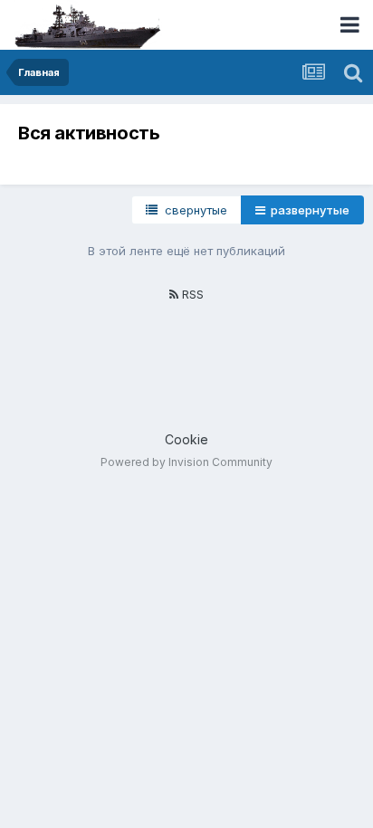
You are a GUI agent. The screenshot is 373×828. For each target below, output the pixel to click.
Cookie (186, 439)
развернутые (307, 210)
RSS (191, 294)
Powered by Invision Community (186, 462)
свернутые (192, 210)
